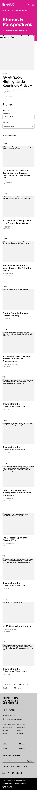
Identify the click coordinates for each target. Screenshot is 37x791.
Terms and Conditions (20, 783)
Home (4, 10)
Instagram (3, 773)
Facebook (8, 773)
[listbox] (18, 117)
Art (9, 10)
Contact (5, 766)
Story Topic (6, 113)
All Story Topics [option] (9, 117)
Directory (6, 748)
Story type (6, 122)
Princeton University (20, 780)
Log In (25, 766)
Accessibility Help (7, 783)
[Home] (8, 4)
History (21, 743)
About (5, 743)
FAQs (12, 766)
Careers (22, 748)
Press (18, 766)
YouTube (17, 773)
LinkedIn (22, 773)
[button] (10, 700)
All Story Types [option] (9, 126)
